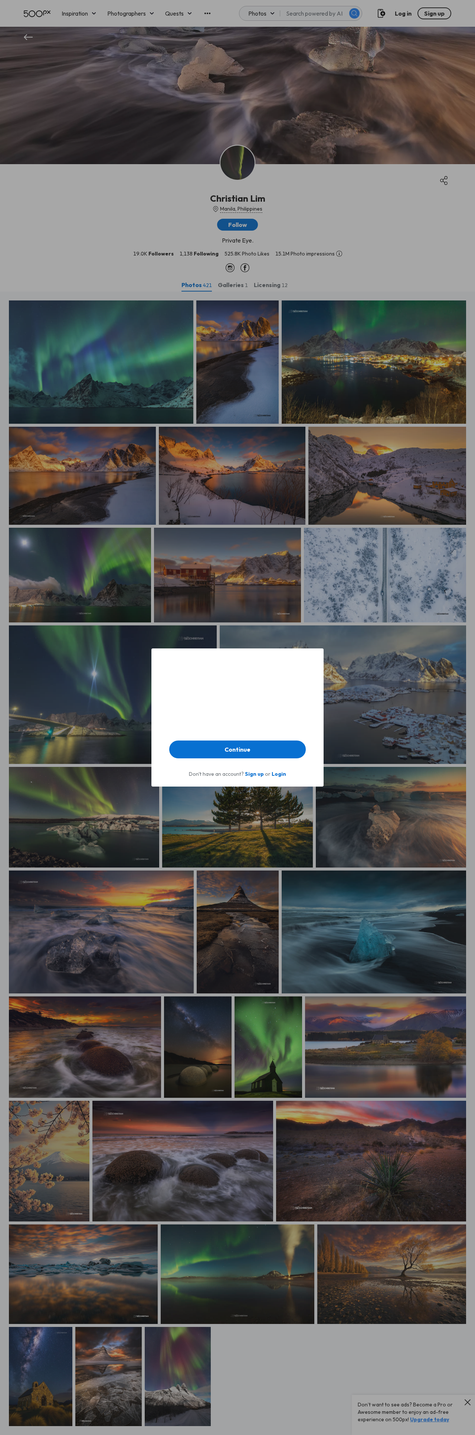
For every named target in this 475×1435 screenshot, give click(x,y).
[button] (237, 749)
